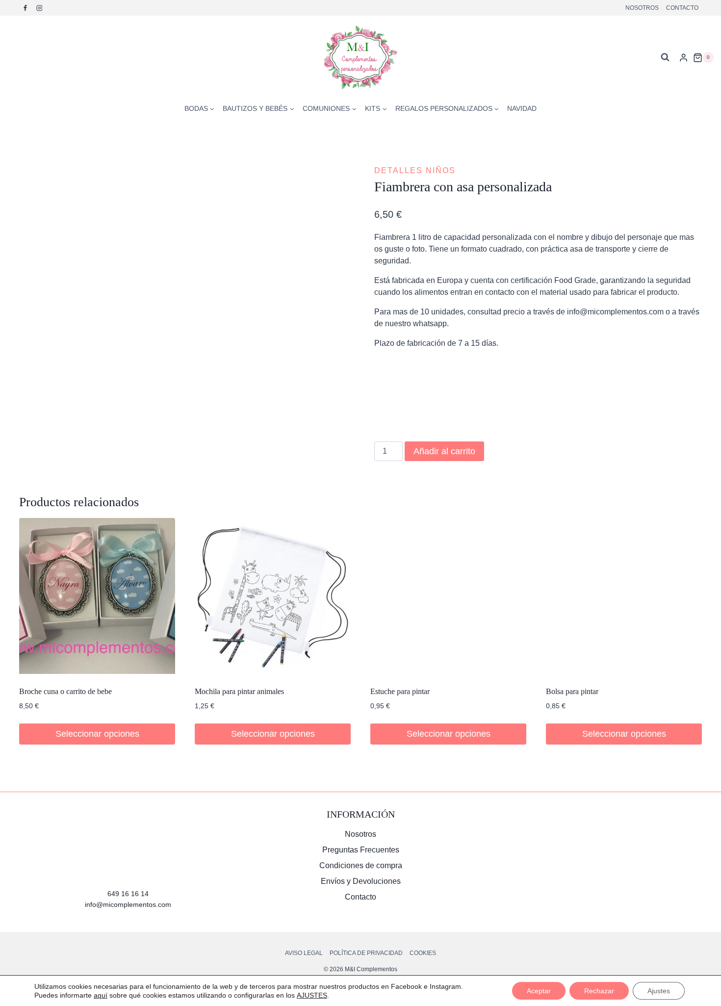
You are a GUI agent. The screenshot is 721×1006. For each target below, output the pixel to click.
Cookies (423, 953)
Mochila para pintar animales (239, 691)
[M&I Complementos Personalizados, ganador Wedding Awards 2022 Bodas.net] (593, 845)
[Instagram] (39, 7)
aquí (100, 995)
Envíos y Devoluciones (361, 881)
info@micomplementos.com (128, 904)
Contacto (682, 7)
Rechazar (599, 991)
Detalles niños (415, 170)
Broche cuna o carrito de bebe (65, 691)
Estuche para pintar (400, 691)
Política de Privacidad (366, 953)
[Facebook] (25, 7)
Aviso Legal (304, 953)
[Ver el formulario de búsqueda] (665, 57)
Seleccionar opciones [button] (97, 734)
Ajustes (658, 991)
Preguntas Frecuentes (360, 850)
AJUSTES (312, 995)
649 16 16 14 (128, 894)
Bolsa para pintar (572, 691)
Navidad (522, 108)
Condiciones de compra (360, 865)
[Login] (683, 57)
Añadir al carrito (444, 451)
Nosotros (642, 7)
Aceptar (539, 991)
